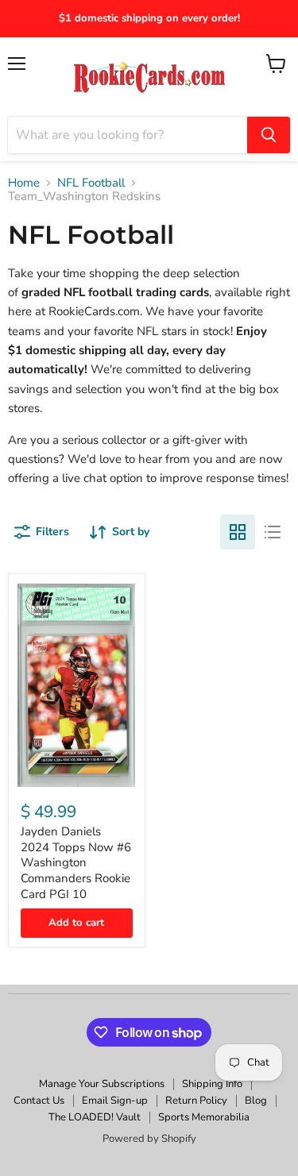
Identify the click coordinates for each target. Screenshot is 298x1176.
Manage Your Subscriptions (101, 1084)
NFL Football (91, 183)
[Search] (268, 135)
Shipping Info (212, 1084)
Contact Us (39, 1100)
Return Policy (196, 1100)
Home (24, 183)
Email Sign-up (115, 1100)
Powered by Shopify (149, 1139)
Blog (256, 1100)
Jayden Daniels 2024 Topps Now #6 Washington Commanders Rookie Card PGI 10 (76, 862)
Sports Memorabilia (204, 1117)
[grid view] (237, 532)
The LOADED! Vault (94, 1117)
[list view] (272, 532)
